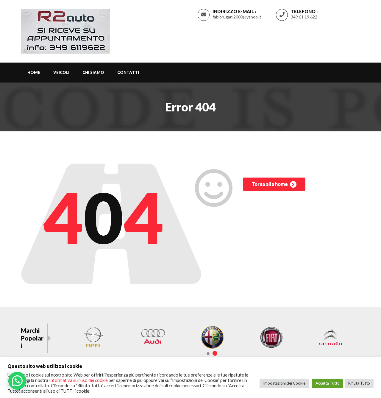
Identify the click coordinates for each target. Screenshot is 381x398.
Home (33, 72)
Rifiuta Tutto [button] (359, 383)
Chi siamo (93, 72)
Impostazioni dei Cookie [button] (284, 383)
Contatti (128, 72)
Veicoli (61, 72)
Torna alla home (270, 184)
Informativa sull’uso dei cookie (78, 380)
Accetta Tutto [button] (328, 383)
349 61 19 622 (304, 16)
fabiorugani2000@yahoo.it (237, 16)
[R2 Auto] (65, 30)
